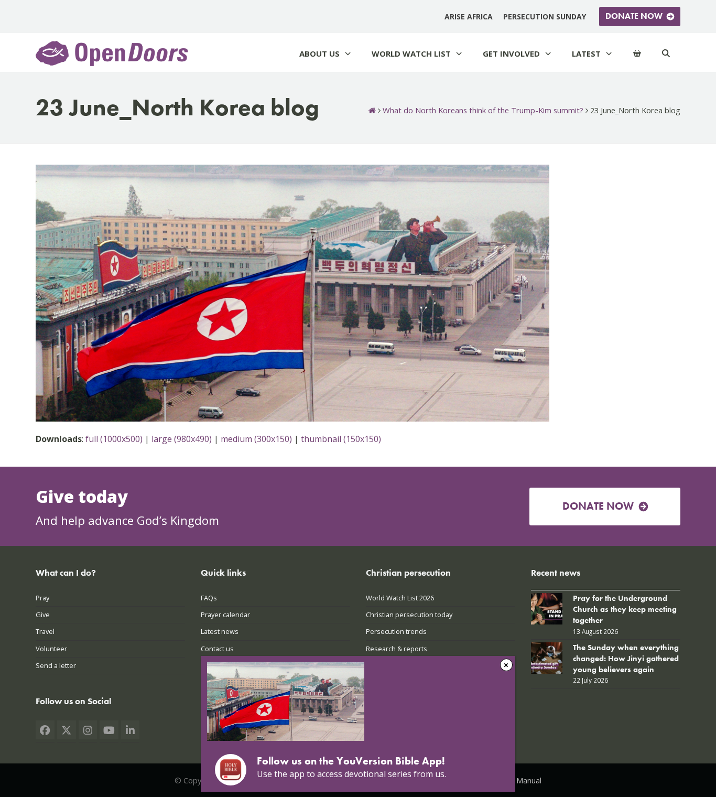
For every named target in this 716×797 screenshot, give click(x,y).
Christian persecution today (409, 614)
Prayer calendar (225, 614)
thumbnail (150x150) (341, 439)
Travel (45, 631)
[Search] (666, 53)
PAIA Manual (519, 780)
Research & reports (396, 648)
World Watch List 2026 (400, 597)
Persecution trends (396, 631)
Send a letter (56, 665)
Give (43, 614)
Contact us (217, 648)
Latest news (219, 631)
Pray (42, 597)
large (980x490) (181, 439)
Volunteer (51, 648)
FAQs (209, 597)
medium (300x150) (256, 439)
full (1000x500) (114, 439)
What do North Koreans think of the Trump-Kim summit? (483, 110)
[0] (637, 53)
